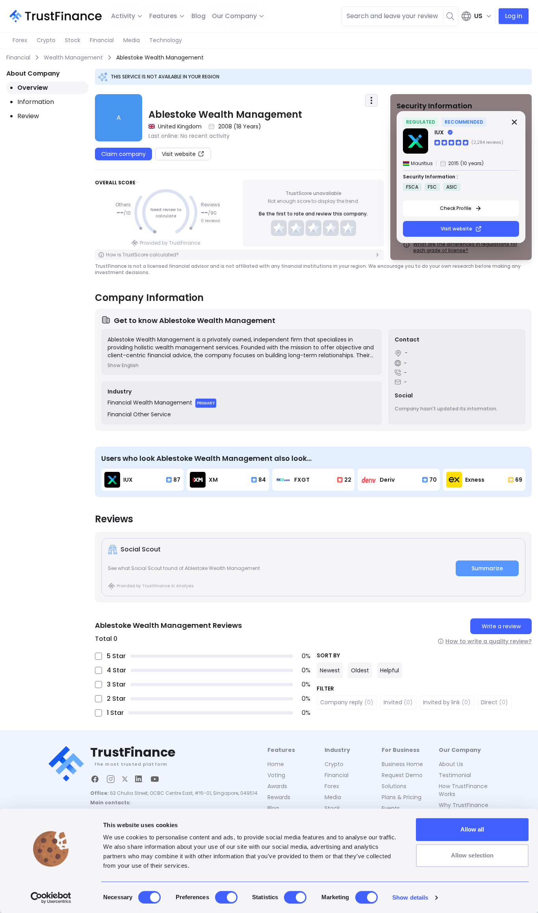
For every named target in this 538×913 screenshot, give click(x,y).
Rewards (278, 797)
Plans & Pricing (401, 797)
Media (131, 40)
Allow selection (472, 855)
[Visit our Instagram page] (110, 779)
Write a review (501, 626)
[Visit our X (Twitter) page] (125, 779)
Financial (102, 40)
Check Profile (455, 208)
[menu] (371, 100)
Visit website (456, 228)
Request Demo (402, 775)
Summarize (487, 568)
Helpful (389, 670)
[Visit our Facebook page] (95, 779)
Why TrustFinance (463, 805)
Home (275, 764)
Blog (198, 15)
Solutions (394, 786)
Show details (410, 897)
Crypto (46, 40)
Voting (276, 775)
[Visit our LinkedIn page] (139, 779)
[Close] (514, 122)
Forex (20, 40)
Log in (513, 15)
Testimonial (455, 775)
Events (391, 808)
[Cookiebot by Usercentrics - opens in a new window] (51, 898)
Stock (72, 40)
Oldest (360, 670)
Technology (165, 40)
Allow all (472, 829)
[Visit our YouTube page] (155, 779)
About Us (451, 764)
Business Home (402, 764)
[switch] (226, 897)
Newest (330, 670)
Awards (277, 786)
